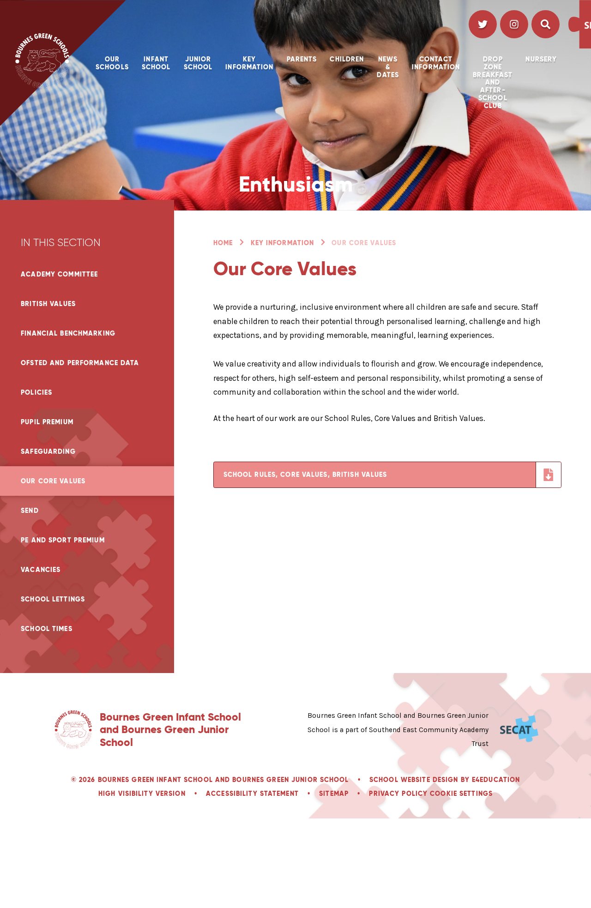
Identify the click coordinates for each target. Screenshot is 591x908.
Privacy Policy (398, 793)
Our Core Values (364, 243)
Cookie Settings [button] (461, 793)
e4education (496, 780)
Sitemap (334, 793)
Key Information (282, 243)
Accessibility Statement (252, 793)
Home (223, 243)
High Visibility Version (142, 793)
